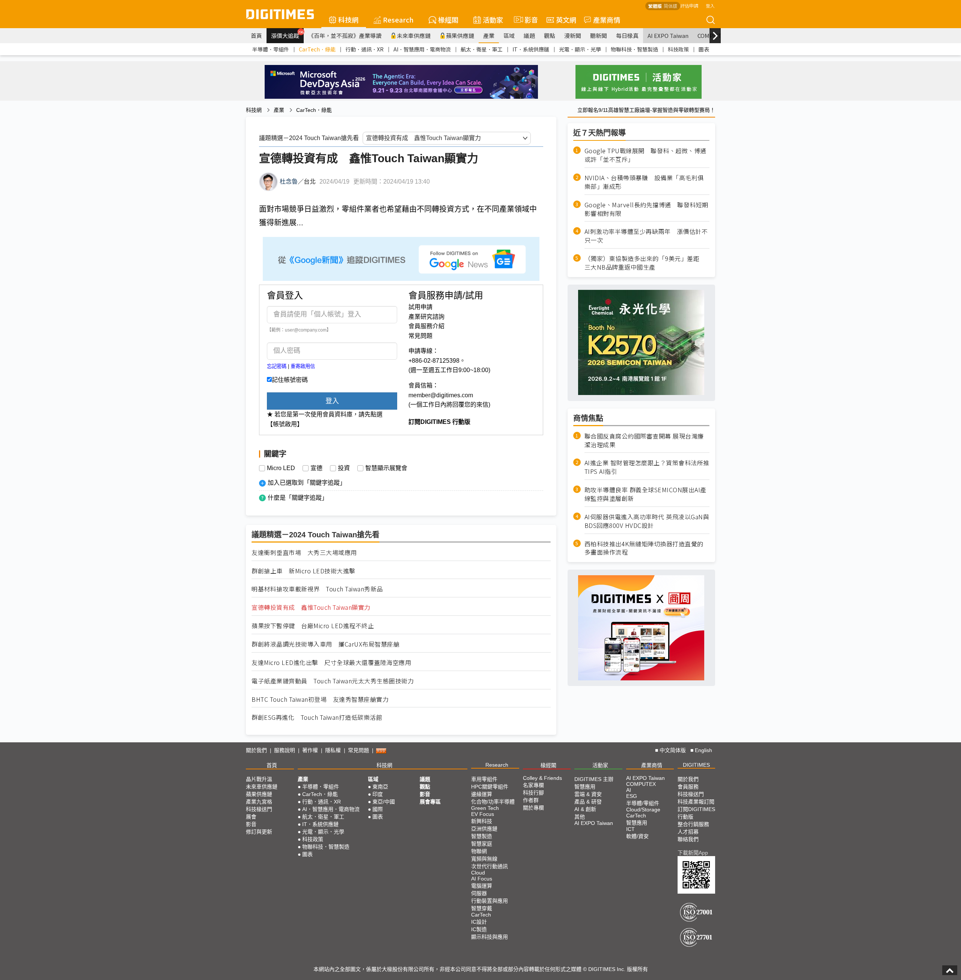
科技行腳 (533, 793)
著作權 (310, 750)
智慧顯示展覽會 (386, 468)
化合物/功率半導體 (493, 802)
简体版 (670, 6)
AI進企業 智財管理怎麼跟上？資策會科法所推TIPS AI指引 (646, 467)
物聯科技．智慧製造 (634, 49)
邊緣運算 (481, 794)
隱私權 (333, 750)
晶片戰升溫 (259, 779)
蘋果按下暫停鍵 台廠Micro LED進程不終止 (313, 625)
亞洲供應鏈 (484, 829)
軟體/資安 (637, 836)
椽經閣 (448, 19)
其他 (579, 817)
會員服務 (688, 787)
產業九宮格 (259, 802)
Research (398, 19)
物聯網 (479, 851)
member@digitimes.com (440, 395)
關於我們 (256, 750)
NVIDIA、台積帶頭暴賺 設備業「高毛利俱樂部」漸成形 (644, 182)
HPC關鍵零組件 (489, 787)
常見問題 (420, 336)
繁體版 (655, 6)
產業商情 (606, 19)
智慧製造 (481, 836)
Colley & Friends (542, 778)
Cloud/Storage (643, 810)
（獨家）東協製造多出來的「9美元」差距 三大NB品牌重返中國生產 (645, 262)
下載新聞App (693, 853)
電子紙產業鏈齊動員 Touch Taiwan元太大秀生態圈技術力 (333, 681)
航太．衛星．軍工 (482, 49)
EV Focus (482, 814)
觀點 (549, 35)
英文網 (566, 19)
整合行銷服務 (693, 824)
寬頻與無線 (484, 859)
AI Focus (481, 879)
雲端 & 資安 (588, 794)
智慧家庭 (481, 844)
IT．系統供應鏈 (530, 49)
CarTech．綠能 (317, 49)
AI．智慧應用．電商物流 (422, 49)
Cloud (478, 873)
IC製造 (479, 929)
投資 (344, 468)
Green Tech (485, 808)
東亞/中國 (383, 802)
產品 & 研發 (588, 802)
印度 (377, 794)
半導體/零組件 (642, 803)
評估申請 (689, 5)
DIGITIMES (696, 765)
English (703, 750)
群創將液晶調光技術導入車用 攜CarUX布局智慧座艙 (325, 644)
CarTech (481, 915)
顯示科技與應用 (489, 937)
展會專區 (430, 802)
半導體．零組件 (270, 49)
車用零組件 (484, 779)
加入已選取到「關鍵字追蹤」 (307, 482)
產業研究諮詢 (426, 317)
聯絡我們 (688, 839)
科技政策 (678, 49)
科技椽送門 (259, 809)
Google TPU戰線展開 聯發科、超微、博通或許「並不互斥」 (645, 155)
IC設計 (479, 922)
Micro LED (281, 468)
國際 (377, 809)
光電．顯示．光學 (580, 49)
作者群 (531, 800)
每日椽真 (627, 35)
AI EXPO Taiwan (668, 35)
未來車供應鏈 (414, 35)
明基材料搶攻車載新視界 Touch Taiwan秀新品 (317, 589)
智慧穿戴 (481, 908)
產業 (488, 35)
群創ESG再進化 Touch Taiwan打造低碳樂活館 (317, 717)
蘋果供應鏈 (460, 35)
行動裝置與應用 (489, 901)
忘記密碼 (276, 366)
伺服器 (479, 893)
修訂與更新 (259, 832)
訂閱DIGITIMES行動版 (696, 813)
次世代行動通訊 (489, 866)
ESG (631, 796)
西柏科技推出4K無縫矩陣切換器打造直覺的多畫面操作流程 (643, 547)
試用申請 (420, 307)
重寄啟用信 (303, 366)
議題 (529, 35)
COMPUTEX (641, 784)
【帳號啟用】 (285, 424)
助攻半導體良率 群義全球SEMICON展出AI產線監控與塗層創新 (645, 494)
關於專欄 (533, 808)
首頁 (256, 35)
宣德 (316, 468)
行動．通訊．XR (364, 49)
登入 (710, 5)
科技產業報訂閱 (696, 802)
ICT (630, 829)
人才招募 (688, 832)
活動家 (493, 19)
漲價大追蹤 (287, 34)
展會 (251, 817)
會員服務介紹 (426, 326)
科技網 (348, 19)
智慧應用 (584, 787)
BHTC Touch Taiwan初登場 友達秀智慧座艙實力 (320, 699)
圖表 (704, 49)
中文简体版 (673, 750)
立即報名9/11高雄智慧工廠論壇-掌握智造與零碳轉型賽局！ (646, 110)
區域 (509, 35)
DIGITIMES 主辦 (593, 779)
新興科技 (481, 821)
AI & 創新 (585, 809)
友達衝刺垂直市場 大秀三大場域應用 (304, 552)
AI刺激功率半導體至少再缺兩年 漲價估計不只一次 (646, 235)
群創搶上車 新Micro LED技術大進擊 (303, 571)
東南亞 (380, 787)
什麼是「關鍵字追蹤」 (298, 498)
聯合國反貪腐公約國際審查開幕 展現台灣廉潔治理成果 (644, 440)
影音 (528, 19)
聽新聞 (598, 35)
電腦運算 (481, 886)
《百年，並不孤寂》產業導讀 (344, 35)
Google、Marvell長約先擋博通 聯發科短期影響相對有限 (646, 208)
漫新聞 (572, 35)
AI (628, 790)
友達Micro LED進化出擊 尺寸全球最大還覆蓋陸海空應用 (331, 662)
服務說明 (284, 750)
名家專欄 (533, 785)
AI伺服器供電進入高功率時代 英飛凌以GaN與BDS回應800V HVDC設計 (646, 521)
